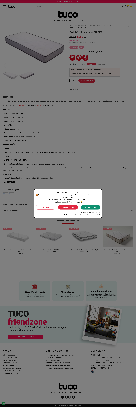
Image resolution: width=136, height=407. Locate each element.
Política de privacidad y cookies (90, 212)
